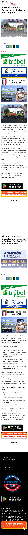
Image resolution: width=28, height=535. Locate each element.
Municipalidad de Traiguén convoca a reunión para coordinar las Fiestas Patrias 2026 (14, 517)
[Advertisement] (14, 220)
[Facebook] (7, 46)
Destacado (18, 36)
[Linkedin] (17, 46)
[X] (14, 46)
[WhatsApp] (10, 46)
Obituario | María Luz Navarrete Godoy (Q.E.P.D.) (15, 513)
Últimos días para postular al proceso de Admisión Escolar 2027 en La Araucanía (13, 511)
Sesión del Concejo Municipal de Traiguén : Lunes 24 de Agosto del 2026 (14, 520)
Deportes (9, 36)
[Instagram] (5, 467)
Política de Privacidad (6, 469)
